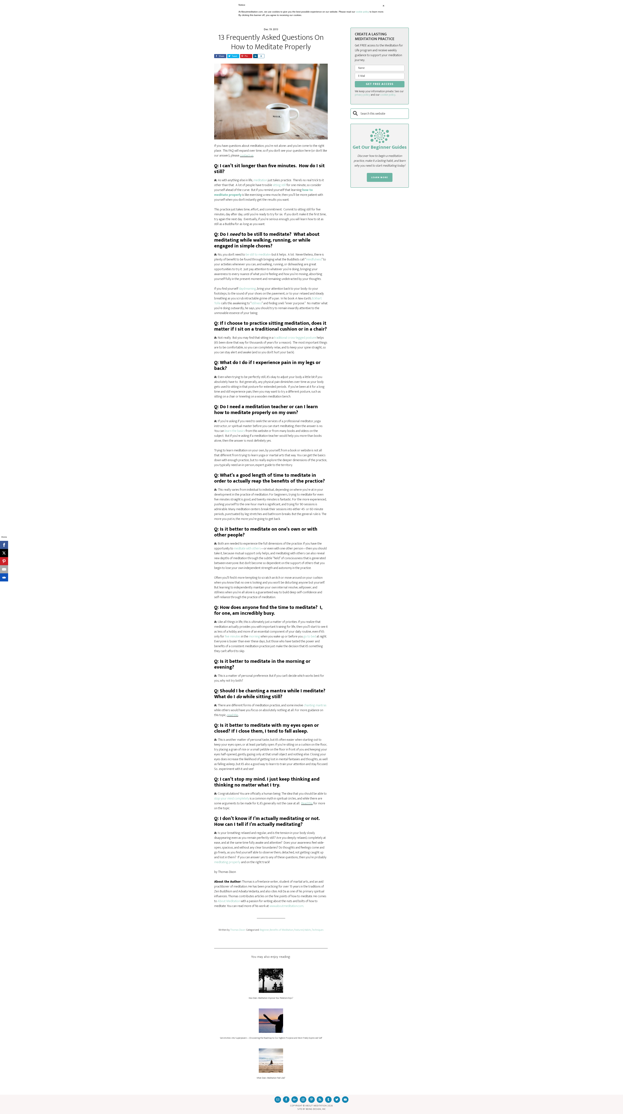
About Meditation (229, 901)
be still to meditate (258, 254)
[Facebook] (4, 545)
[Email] (4, 569)
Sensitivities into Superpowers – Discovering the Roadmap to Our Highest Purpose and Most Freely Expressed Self (271, 1038)
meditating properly (227, 862)
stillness (256, 303)
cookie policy (387, 94)
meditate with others (247, 548)
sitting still (279, 185)
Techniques (318, 930)
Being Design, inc (316, 1109)
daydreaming (247, 288)
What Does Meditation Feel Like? (271, 1078)
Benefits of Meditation (281, 930)
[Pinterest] (4, 561)
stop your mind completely (231, 798)
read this (232, 715)
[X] (4, 553)
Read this (307, 803)
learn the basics (235, 431)
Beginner (264, 930)
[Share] (255, 56)
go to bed (309, 636)
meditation (260, 180)
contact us (246, 155)
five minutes (232, 636)
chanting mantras (315, 705)
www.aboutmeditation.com (286, 906)
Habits (307, 930)
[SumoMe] (4, 577)
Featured (299, 930)
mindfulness (314, 259)
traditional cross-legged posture (295, 337)
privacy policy (362, 94)
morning (254, 636)
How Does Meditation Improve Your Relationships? (271, 998)
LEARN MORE (379, 177)
